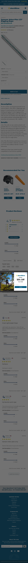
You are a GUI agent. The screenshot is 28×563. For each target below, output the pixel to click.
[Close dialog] (26, 273)
